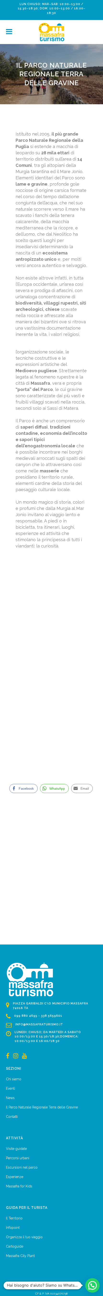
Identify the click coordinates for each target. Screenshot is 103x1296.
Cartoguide (14, 1246)
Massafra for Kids (19, 1186)
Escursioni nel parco (22, 1167)
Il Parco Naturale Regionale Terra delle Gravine (42, 1107)
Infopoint (13, 1228)
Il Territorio (14, 1218)
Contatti (12, 1117)
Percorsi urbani (17, 1158)
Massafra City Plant (20, 1256)
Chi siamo (13, 1079)
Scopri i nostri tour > (42, 718)
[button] (92, 1285)
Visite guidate (16, 1149)
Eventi (10, 1088)
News (10, 1098)
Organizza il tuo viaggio (24, 1237)
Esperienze (14, 1177)
